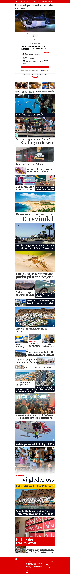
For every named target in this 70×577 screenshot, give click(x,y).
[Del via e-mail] (36, 39)
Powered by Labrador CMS (35, 575)
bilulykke (41, 74)
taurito (25, 74)
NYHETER (25, 1)
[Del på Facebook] (33, 39)
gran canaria (36, 74)
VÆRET (32, 1)
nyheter (29, 74)
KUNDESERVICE (36, 1)
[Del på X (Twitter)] (35, 39)
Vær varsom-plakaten (32, 566)
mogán (32, 74)
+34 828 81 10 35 (48, 565)
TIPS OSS (28, 1)
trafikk (45, 74)
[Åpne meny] (53, 1)
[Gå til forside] (18, 1)
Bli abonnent (44, 1)
